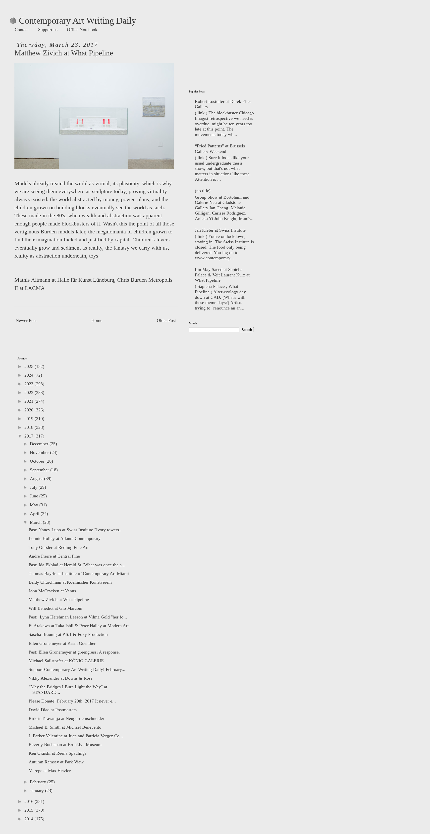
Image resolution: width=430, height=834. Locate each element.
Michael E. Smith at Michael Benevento (65, 727)
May (34, 504)
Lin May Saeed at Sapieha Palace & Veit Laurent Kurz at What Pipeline (222, 275)
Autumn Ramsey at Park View (56, 761)
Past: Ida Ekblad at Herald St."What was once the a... (77, 564)
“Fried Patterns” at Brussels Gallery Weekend (220, 148)
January (37, 790)
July (34, 487)
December (40, 443)
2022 (29, 392)
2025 (29, 366)
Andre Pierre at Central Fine (54, 556)
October (38, 461)
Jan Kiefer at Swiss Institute (220, 230)
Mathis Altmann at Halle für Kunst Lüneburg (64, 280)
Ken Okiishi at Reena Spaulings (57, 753)
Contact (22, 29)
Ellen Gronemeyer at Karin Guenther (62, 643)
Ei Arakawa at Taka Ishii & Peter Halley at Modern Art (79, 625)
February (38, 781)
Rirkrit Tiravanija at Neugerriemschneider (66, 718)
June (34, 495)
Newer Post (26, 320)
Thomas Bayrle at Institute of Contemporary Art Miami (79, 573)
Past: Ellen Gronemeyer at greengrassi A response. (74, 652)
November (40, 452)
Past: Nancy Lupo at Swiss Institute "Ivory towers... (76, 529)
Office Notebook (82, 29)
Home (96, 320)
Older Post (166, 320)
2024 (29, 375)
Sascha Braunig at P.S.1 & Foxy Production (68, 634)
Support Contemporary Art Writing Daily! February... (77, 669)
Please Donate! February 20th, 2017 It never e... (72, 701)
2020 (29, 409)
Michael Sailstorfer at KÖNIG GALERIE (66, 660)
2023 (29, 383)
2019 (29, 418)
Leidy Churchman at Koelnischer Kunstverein (70, 582)
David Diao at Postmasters (53, 709)
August (37, 478)
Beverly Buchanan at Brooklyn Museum (65, 744)
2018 (29, 427)
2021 (29, 401)
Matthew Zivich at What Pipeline (59, 599)
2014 (29, 818)
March (36, 522)
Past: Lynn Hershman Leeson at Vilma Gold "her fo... (78, 617)
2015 (29, 810)
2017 (29, 436)
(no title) (203, 190)
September (40, 469)
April (35, 513)
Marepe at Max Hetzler (50, 770)
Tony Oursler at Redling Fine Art (59, 547)
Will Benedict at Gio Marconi (55, 608)
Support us (47, 29)
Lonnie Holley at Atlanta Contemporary (65, 538)
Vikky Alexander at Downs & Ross (60, 678)
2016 (29, 801)
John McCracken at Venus (52, 590)
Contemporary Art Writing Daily (73, 21)
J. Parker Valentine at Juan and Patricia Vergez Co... (76, 735)
